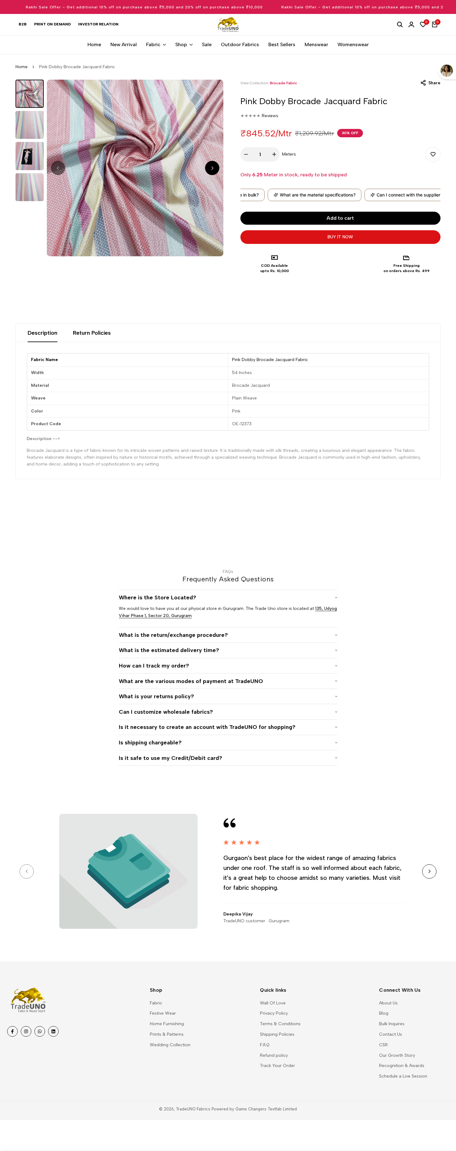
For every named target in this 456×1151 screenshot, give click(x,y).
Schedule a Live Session (403, 1076)
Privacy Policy (274, 1013)
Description (42, 332)
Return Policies (92, 332)
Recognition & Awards (401, 1065)
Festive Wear (163, 1013)
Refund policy (274, 1055)
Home (22, 66)
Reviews (270, 115)
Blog (383, 1013)
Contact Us (390, 1034)
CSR (383, 1044)
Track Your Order (277, 1065)
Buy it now (340, 237)
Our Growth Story (397, 1055)
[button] (432, 154)
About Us (388, 1003)
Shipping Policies (277, 1034)
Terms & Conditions (280, 1023)
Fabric (156, 1003)
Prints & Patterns (167, 1034)
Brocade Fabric (283, 83)
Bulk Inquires (392, 1023)
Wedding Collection (170, 1044)
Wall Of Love (273, 1003)
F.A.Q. (265, 1044)
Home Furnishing (167, 1023)
